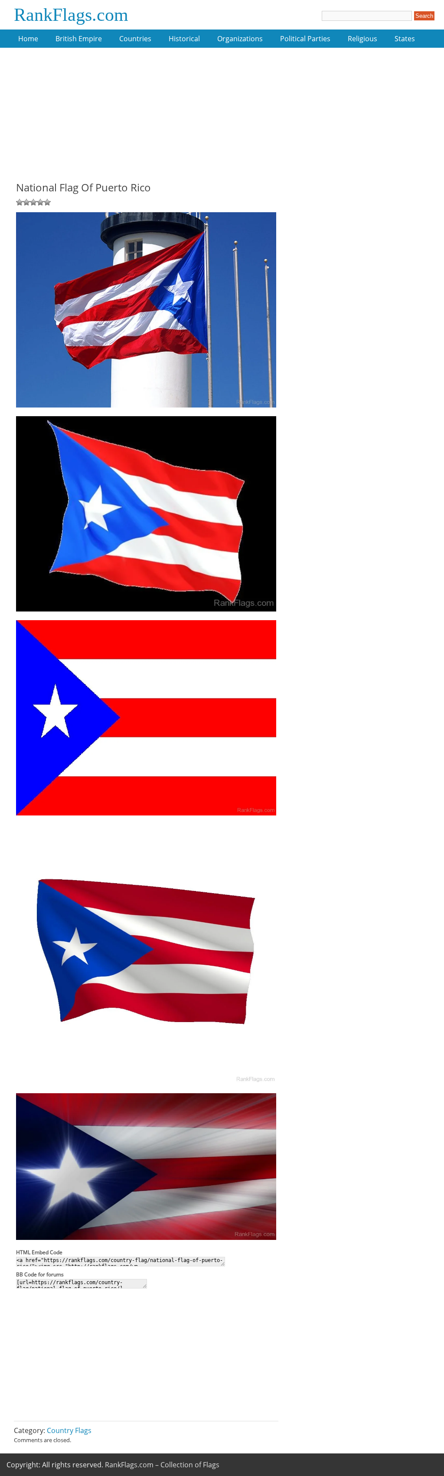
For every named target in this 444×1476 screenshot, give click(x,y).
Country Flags (69, 1430)
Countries (135, 38)
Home (28, 38)
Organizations (240, 38)
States (405, 38)
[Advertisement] (146, 119)
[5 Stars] (47, 202)
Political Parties (305, 38)
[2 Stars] (26, 202)
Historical (184, 38)
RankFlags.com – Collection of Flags (162, 1464)
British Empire (79, 38)
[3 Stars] (33, 202)
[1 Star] (19, 202)
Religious (362, 38)
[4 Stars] (40, 202)
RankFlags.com (71, 15)
